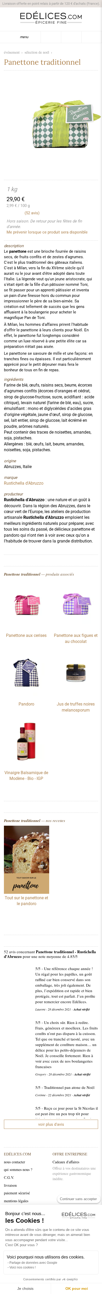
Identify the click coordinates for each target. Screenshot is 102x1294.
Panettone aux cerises (26, 635)
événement (12, 52)
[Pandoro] (26, 694)
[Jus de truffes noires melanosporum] (75, 694)
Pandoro (26, 704)
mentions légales (16, 1200)
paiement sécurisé (17, 1192)
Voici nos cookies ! (22, 1267)
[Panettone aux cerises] (26, 625)
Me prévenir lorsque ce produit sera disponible (47, 232)
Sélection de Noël (37, 52)
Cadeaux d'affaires (66, 1161)
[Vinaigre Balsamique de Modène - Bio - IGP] (26, 763)
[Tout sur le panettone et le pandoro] (26, 860)
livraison (10, 1185)
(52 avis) (32, 213)
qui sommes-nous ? (18, 1169)
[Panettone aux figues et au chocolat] (75, 625)
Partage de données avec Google (33, 1263)
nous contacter (14, 1161)
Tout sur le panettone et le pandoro (26, 900)
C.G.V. (9, 1177)
